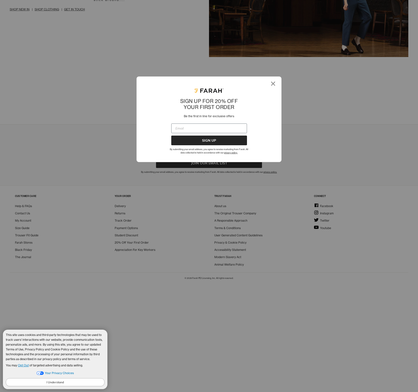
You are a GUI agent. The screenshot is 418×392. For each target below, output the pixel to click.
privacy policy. (231, 152)
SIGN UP (209, 140)
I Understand (55, 382)
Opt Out (23, 365)
